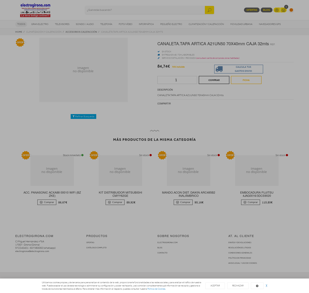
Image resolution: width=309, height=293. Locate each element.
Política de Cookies (156, 289)
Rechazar (237, 285)
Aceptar (215, 285)
